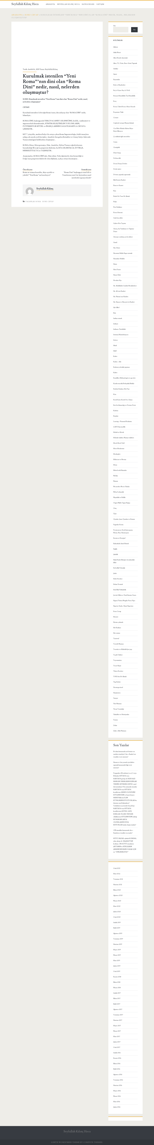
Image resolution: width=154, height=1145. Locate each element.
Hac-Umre (116, 248)
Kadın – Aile (117, 362)
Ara (114, 26)
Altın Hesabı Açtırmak (120, 58)
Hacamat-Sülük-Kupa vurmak (122, 253)
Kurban (115, 411)
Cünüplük (116, 147)
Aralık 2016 (117, 1053)
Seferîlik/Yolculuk (119, 568)
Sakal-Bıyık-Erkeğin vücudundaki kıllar (124, 561)
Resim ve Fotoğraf (119, 538)
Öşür (115, 514)
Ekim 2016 (116, 1064)
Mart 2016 (116, 1102)
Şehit (115, 573)
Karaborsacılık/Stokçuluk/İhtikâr (123, 383)
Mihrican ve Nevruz (119, 459)
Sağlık (115, 549)
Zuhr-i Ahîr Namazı (119, 731)
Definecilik (117, 158)
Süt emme (116, 633)
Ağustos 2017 (117, 1009)
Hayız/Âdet (117, 275)
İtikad (115, 345)
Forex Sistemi (118, 212)
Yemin (115, 720)
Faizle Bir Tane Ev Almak (121, 196)
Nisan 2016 (117, 1096)
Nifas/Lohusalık (118, 492)
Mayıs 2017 (117, 1026)
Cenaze (115, 118)
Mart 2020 (116, 906)
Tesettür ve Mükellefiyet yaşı (122, 649)
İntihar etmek (117, 318)
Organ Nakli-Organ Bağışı (121, 503)
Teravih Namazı (118, 644)
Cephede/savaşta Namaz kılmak (123, 123)
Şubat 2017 (116, 1042)
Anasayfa (50, 4)
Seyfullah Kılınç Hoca (25, 4)
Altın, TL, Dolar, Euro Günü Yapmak (125, 63)
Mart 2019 (116, 960)
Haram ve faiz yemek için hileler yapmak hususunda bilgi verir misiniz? (123, 765)
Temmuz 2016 (118, 1080)
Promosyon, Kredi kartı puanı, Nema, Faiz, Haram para (123, 531)
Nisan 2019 (117, 955)
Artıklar (115, 69)
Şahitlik (115, 554)
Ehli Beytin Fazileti (119, 180)
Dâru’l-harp (117, 153)
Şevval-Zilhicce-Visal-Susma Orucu (124, 595)
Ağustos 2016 (117, 1074)
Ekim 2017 (116, 998)
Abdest (115, 47)
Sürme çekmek (118, 622)
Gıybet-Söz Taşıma (119, 223)
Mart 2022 (116, 874)
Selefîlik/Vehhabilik (119, 590)
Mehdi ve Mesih (118, 432)
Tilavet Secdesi (118, 671)
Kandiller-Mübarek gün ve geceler (124, 378)
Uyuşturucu (116, 693)
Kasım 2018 (117, 977)
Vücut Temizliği (118, 709)
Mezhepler (116, 454)
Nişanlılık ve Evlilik (119, 497)
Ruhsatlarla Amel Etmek (121, 544)
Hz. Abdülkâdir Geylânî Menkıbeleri (125, 286)
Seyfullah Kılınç (51, 69)
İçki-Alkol (116, 307)
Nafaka (115, 476)
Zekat (115, 725)
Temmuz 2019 (118, 939)
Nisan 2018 (117, 988)
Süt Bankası (117, 628)
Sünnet (115, 617)
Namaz (115, 481)
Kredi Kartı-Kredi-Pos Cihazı (122, 400)
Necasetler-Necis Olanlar (121, 487)
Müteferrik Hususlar (120, 470)
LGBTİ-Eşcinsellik (119, 427)
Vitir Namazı (117, 704)
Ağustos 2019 (117, 933)
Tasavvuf (116, 638)
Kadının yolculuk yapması (121, 367)
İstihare (115, 324)
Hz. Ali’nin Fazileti (119, 291)
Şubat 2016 (116, 1107)
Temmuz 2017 (118, 1015)
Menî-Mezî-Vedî (118, 443)
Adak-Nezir (117, 52)
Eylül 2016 (116, 1069)
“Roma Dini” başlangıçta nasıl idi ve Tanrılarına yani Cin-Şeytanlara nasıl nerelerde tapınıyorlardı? (76, 175)
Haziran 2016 (117, 1085)
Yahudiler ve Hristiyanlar (121, 714)
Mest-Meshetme (118, 448)
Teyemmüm (117, 660)
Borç (114, 101)
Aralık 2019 (117, 922)
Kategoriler (88, 4)
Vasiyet (115, 698)
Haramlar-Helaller (119, 259)
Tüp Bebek (116, 682)
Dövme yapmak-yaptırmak (121, 175)
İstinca (115, 340)
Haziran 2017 (117, 1020)
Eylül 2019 (116, 928)
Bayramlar (116, 79)
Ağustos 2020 (118, 895)
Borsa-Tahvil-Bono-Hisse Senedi (124, 107)
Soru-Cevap (31, 15)
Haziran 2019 (117, 944)
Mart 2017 (116, 1036)
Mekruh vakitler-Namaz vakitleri (123, 438)
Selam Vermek (118, 584)
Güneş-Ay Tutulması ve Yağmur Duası (123, 230)
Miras (115, 465)
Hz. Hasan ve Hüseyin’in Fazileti (123, 302)
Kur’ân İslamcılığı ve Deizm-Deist (124, 405)
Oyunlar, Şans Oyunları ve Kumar (124, 519)
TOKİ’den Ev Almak (119, 676)
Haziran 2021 (117, 885)
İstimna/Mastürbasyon (120, 335)
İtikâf (115, 351)
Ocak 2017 (116, 1047)
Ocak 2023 (116, 868)
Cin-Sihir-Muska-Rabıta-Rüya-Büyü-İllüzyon (123, 130)
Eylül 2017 (116, 1004)
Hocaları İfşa (117, 280)
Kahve (115, 373)
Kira (114, 394)
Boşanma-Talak (118, 112)
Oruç (115, 508)
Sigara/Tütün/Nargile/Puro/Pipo (124, 601)
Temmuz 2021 (118, 879)
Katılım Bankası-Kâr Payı (121, 389)
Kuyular (115, 416)
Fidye (115, 202)
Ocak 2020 (117, 917)
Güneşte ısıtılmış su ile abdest (123, 237)
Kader (115, 356)
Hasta (115, 264)
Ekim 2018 (116, 982)
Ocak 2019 (116, 971)
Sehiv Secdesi (117, 579)
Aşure (115, 74)
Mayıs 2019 (117, 950)
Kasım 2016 (117, 1058)
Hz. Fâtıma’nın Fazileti (120, 297)
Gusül (115, 242)
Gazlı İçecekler (118, 218)
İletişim (100, 4)
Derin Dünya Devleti (120, 164)
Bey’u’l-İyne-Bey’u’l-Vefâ (121, 90)
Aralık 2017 (117, 993)
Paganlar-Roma (33, 201)
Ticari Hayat (117, 666)
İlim (114, 313)
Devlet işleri (117, 169)
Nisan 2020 (117, 901)
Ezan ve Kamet (118, 185)
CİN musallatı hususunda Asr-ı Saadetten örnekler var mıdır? (123, 831)
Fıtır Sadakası (117, 207)
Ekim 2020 (117, 890)
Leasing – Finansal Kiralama (122, 421)
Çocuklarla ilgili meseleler (121, 136)
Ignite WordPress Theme (65, 1142)
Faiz (114, 191)
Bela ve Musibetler (119, 85)
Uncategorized (118, 687)
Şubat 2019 (116, 966)
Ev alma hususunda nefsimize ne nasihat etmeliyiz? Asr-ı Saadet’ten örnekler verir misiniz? (124, 754)
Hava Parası (117, 269)
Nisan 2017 (117, 1031)
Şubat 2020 (117, 912)
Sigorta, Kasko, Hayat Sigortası (123, 606)
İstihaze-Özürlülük (119, 329)
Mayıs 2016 (117, 1091)
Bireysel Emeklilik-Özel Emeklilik (124, 96)
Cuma (115, 142)
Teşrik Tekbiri (117, 655)
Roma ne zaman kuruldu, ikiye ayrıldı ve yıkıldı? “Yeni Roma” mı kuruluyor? (38, 173)
